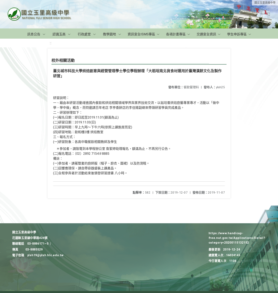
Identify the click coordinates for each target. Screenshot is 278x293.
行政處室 (84, 34)
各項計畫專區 (176, 34)
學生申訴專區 (237, 34)
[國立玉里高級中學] (44, 14)
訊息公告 (33, 34)
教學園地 (109, 34)
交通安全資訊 (206, 34)
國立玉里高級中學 (265, 2)
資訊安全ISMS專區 (141, 34)
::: (50, 43)
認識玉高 (59, 34)
